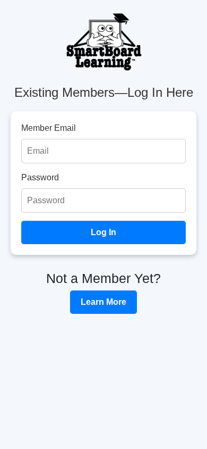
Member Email (48, 127)
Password (40, 177)
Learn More (103, 301)
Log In (103, 232)
